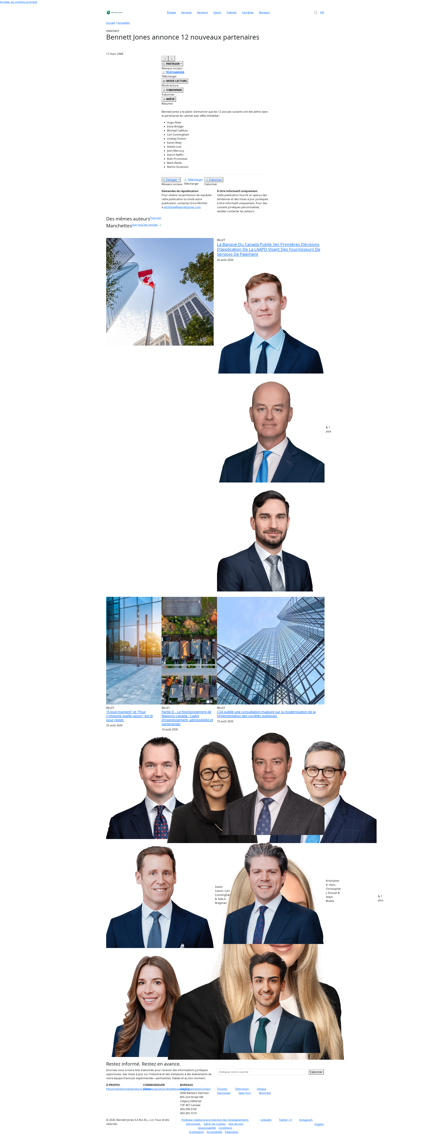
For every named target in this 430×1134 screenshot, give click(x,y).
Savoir (217, 12)
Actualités (123, 23)
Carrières (248, 12)
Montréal (265, 1093)
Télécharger (195, 179)
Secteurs (202, 12)
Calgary (185, 1089)
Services (186, 12)
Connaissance (152, 1089)
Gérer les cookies (215, 1124)
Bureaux (264, 12)
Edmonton (242, 1089)
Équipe (171, 12)
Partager (171, 179)
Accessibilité (214, 1132)
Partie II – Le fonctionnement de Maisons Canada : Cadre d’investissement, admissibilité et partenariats (187, 718)
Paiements (231, 1132)
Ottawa (261, 1089)
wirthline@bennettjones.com (182, 207)
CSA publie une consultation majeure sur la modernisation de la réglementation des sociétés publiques (266, 714)
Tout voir (155, 218)
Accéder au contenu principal (18, 2)
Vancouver (224, 1093)
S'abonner (215, 179)
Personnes (113, 1089)
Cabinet (231, 12)
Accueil (110, 23)
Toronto (222, 1089)
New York (245, 1093)
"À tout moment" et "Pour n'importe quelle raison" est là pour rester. (129, 716)
